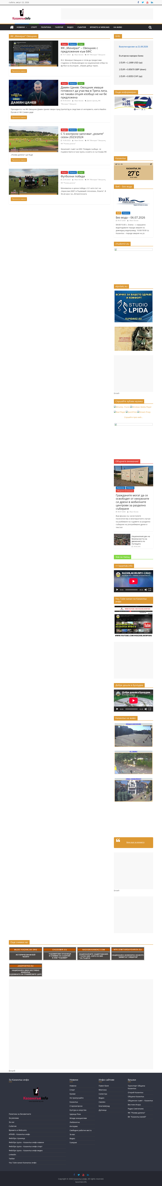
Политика (46, 27)
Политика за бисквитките (20, 1114)
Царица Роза (75, 1114)
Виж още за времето (135, 842)
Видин (101, 1098)
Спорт (34, 27)
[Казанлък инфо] (12, 27)
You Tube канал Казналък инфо (22, 1162)
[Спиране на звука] (146, 589)
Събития (81, 27)
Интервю (74, 1126)
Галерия (59, 27)
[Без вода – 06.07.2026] (133, 192)
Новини (21, 27)
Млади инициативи (78, 1118)
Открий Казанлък (135, 1092)
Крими (72, 1094)
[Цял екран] (150, 589)
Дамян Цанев (92, 101)
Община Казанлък (136, 1096)
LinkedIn (12, 1154)
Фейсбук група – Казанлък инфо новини (26, 1142)
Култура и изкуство (78, 1110)
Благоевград (104, 1106)
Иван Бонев (79, 55)
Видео (70, 27)
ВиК (118, 213)
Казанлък (120, 488)
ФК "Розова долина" (68, 144)
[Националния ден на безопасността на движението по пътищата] (122, 535)
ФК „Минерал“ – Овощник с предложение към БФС (79, 49)
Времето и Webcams (99, 27)
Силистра (103, 1094)
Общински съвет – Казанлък (140, 1100)
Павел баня (104, 1086)
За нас (11, 1122)
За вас (72, 1134)
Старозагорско (76, 1106)
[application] (133, 581)
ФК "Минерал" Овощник (96, 55)
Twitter (12, 1158)
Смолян (102, 1102)
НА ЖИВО (118, 27)
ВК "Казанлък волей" (137, 1117)
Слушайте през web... (133, 417)
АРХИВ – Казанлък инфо (19, 1134)
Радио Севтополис (136, 1108)
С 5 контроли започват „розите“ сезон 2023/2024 (82, 135)
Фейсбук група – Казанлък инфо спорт (25, 1146)
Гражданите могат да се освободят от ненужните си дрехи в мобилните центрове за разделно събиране (132, 502)
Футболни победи (73, 176)
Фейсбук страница (17, 1138)
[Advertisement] (107, 14)
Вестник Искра (134, 1104)
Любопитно (75, 1122)
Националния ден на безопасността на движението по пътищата (141, 540)
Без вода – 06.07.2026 (130, 217)
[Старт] (117, 589)
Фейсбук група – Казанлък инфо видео (26, 1150)
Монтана (103, 1090)
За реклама (14, 1118)
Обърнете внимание (125, 491)
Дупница (102, 1110)
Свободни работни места (81, 1130)
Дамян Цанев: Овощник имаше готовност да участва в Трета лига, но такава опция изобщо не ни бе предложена (84, 92)
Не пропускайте (77, 1098)
